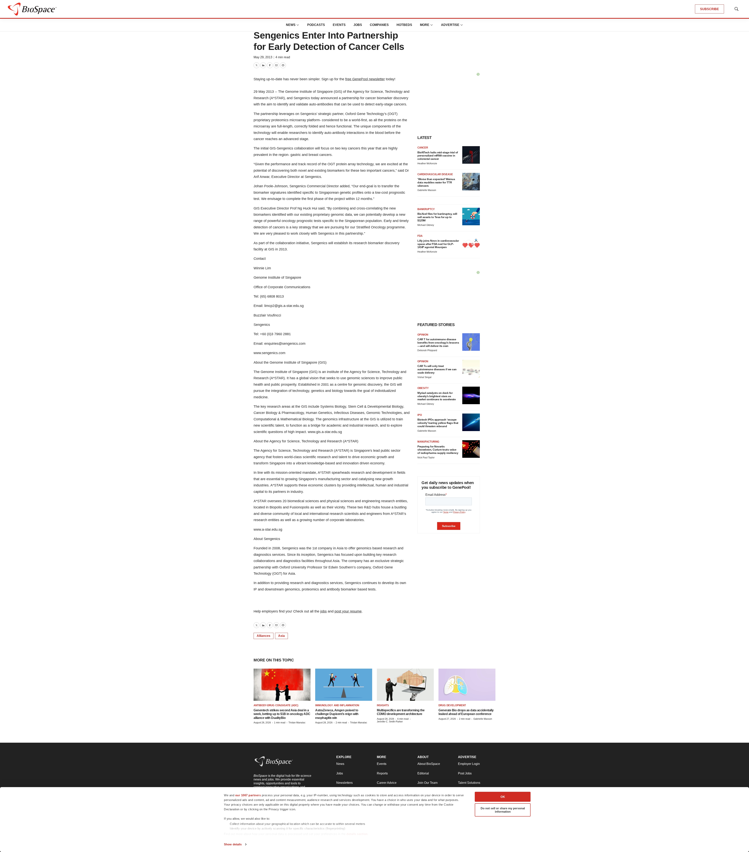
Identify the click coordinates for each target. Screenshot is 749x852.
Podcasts (316, 25)
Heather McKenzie (427, 163)
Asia (281, 635)
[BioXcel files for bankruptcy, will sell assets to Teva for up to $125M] (471, 216)
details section (357, 834)
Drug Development (452, 705)
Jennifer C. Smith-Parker (390, 721)
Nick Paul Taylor (426, 457)
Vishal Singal (424, 377)
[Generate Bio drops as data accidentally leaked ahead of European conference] (466, 685)
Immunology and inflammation (337, 705)
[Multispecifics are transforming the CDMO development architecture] (405, 685)
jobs (323, 611)
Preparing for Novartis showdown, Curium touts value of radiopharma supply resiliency (437, 450)
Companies (379, 25)
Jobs (357, 25)
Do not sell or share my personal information (503, 810)
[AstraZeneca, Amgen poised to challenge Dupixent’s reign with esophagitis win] (343, 685)
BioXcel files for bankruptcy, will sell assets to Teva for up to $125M (437, 217)
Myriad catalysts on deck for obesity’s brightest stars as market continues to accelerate (436, 396)
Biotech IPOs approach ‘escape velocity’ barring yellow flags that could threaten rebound (437, 423)
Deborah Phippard (427, 350)
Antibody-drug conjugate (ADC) (276, 705)
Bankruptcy (426, 209)
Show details (233, 844)
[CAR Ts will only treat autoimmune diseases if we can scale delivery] (471, 368)
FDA (419, 235)
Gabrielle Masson (426, 190)
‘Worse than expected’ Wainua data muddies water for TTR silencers (436, 182)
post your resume (348, 611)
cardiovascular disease (435, 174)
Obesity (423, 388)
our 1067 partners (248, 795)
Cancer (422, 147)
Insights (383, 705)
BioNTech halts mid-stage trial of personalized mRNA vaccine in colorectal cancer (437, 156)
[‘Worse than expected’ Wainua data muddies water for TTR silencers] (471, 181)
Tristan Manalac (296, 722)
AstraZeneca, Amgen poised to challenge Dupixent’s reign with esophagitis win (337, 714)
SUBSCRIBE (709, 9)
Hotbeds (404, 25)
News (291, 25)
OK (503, 796)
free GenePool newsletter (365, 79)
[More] (297, 25)
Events (339, 25)
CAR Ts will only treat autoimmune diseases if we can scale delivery (437, 369)
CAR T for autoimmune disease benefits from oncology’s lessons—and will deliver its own (438, 342)
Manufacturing (428, 441)
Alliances (263, 635)
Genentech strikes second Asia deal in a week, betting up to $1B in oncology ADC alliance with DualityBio (282, 714)
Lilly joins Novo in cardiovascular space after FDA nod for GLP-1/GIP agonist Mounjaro (438, 244)
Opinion (422, 334)
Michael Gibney (425, 225)
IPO (419, 415)
